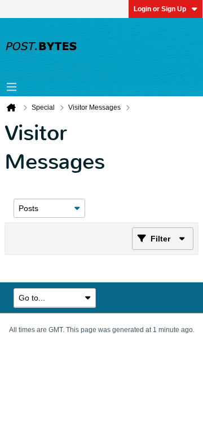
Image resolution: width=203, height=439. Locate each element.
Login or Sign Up (160, 9)
